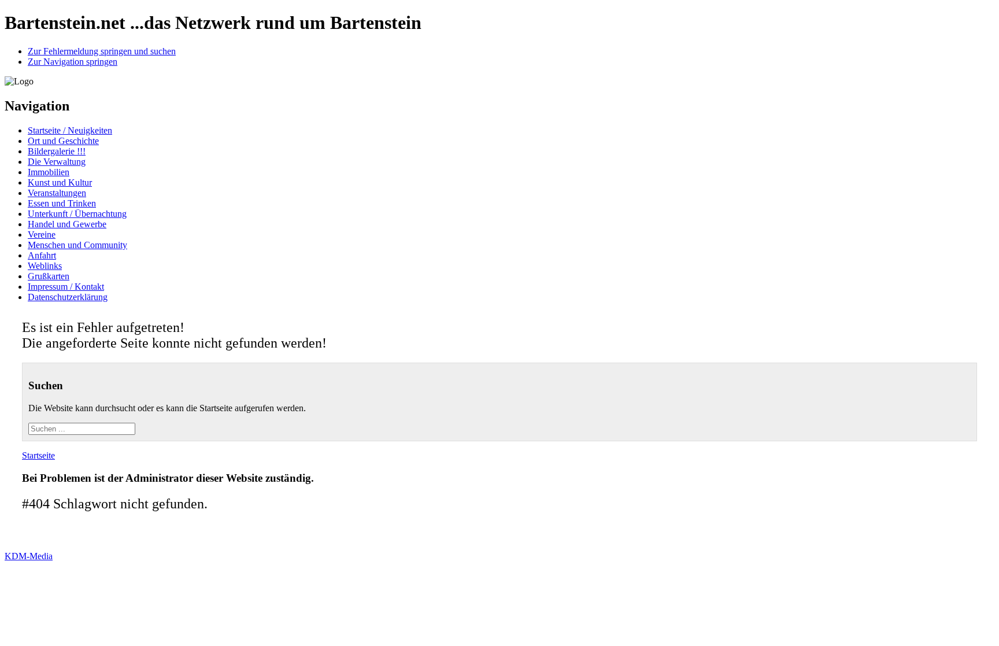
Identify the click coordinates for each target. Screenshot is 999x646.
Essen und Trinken (62, 203)
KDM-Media (29, 556)
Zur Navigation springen (72, 62)
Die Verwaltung (57, 162)
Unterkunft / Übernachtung (77, 214)
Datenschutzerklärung (68, 297)
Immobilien (48, 172)
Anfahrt (42, 255)
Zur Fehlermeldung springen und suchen (102, 51)
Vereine (42, 234)
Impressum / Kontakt (66, 286)
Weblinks (45, 266)
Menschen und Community (77, 245)
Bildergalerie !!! (57, 151)
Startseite (38, 455)
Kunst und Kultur (60, 182)
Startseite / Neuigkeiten (70, 130)
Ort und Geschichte (63, 141)
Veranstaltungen (57, 193)
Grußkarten (48, 276)
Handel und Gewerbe (67, 224)
